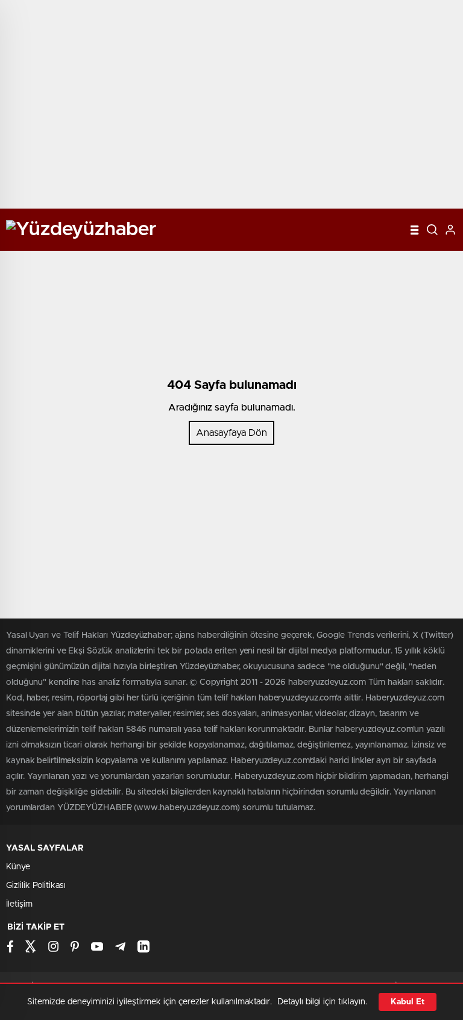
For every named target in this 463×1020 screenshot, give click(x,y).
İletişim (19, 904)
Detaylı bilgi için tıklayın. (322, 1002)
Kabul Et (407, 1002)
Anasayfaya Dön (231, 433)
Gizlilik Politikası (36, 885)
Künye (18, 867)
